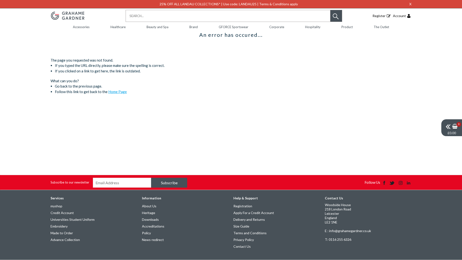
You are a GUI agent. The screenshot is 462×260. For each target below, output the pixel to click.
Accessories (81, 27)
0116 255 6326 (338, 239)
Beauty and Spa (157, 27)
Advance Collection (65, 240)
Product (347, 27)
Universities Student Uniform (73, 219)
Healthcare (118, 27)
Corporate (276, 27)
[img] (451, 127)
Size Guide (241, 226)
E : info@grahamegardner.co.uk (348, 231)
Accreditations (153, 226)
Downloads (150, 219)
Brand (193, 27)
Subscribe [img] (169, 182)
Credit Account (62, 213)
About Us (149, 206)
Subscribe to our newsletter (70, 182)
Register (378, 16)
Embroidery (59, 226)
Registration (242, 206)
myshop (56, 206)
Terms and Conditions (250, 233)
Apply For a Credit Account (253, 213)
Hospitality (313, 27)
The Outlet (381, 27)
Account (399, 16)
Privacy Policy (243, 240)
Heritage (148, 213)
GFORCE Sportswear (233, 27)
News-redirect (153, 240)
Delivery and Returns (249, 219)
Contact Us (242, 246)
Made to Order (62, 233)
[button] (336, 16)
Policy (146, 233)
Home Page (117, 91)
